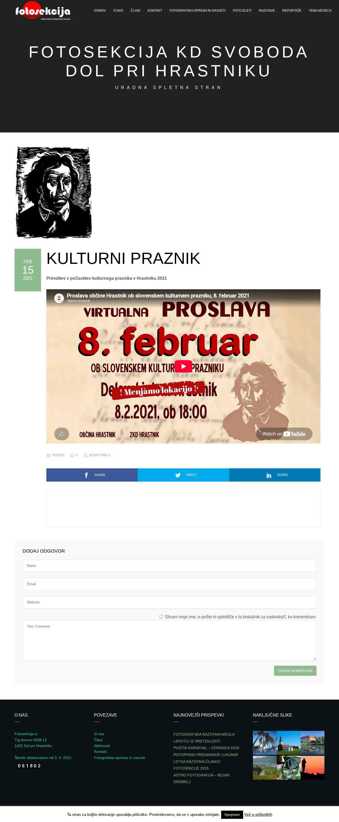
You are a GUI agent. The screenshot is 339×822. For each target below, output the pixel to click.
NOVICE (58, 455)
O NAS (118, 10)
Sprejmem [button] (232, 815)
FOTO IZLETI (242, 10)
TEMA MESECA (320, 10)
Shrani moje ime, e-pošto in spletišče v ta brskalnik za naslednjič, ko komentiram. (240, 617)
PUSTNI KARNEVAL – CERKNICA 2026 (206, 748)
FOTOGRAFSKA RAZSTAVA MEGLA (204, 734)
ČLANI (135, 10)
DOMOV (100, 10)
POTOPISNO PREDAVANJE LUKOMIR (205, 755)
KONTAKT (155, 10)
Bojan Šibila (99, 455)
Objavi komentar (295, 671)
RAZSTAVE (267, 10)
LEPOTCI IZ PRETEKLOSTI (196, 741)
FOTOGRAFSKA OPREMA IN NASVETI (197, 10)
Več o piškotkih (258, 814)
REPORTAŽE (291, 10)
